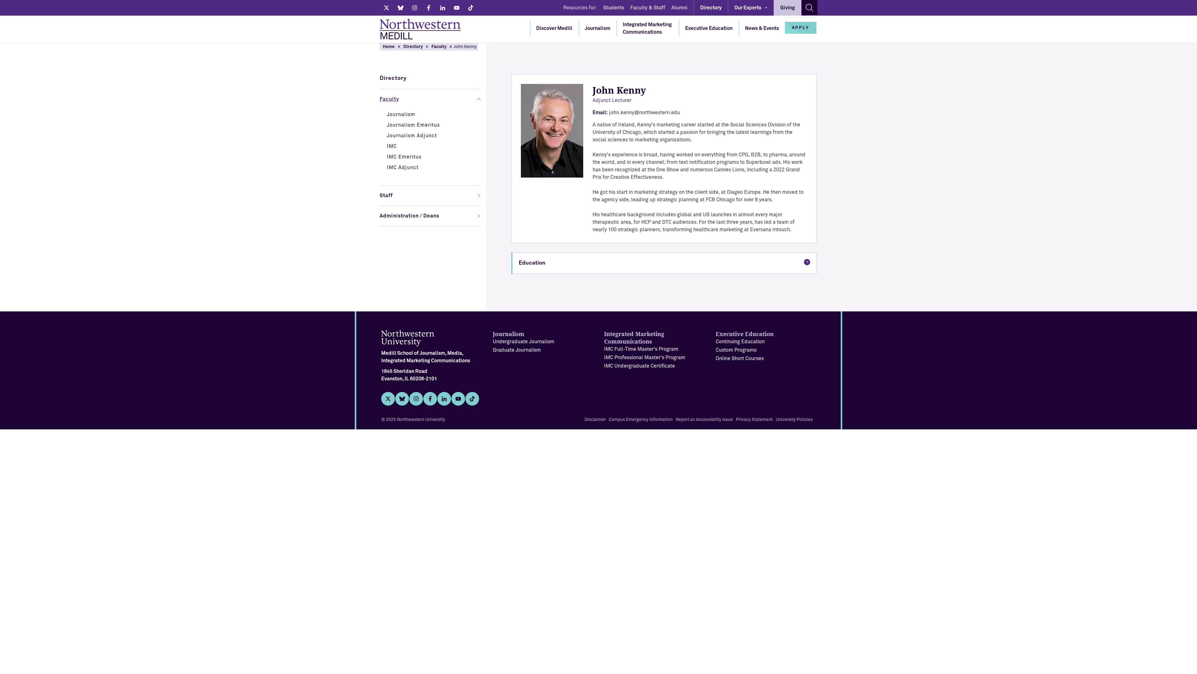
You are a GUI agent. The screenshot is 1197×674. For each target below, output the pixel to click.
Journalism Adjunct (412, 135)
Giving (787, 7)
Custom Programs (736, 350)
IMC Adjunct (403, 167)
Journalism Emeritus (413, 125)
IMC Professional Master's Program (644, 357)
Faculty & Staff (647, 7)
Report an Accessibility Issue (704, 420)
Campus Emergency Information (641, 420)
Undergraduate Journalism (523, 341)
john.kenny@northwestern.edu (644, 112)
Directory (711, 7)
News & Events (762, 28)
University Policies (794, 420)
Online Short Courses (740, 358)
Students (613, 7)
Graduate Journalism (517, 350)
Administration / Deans (409, 215)
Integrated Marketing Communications (647, 28)
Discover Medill (554, 28)
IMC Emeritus (404, 156)
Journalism (597, 28)
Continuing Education (740, 341)
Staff (386, 195)
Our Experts (747, 7)
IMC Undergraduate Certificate (639, 366)
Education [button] (532, 263)
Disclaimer (595, 420)
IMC (392, 146)
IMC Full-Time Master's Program (641, 349)
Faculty (438, 47)
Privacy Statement (754, 420)
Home (389, 47)
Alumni (679, 7)
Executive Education (709, 28)
